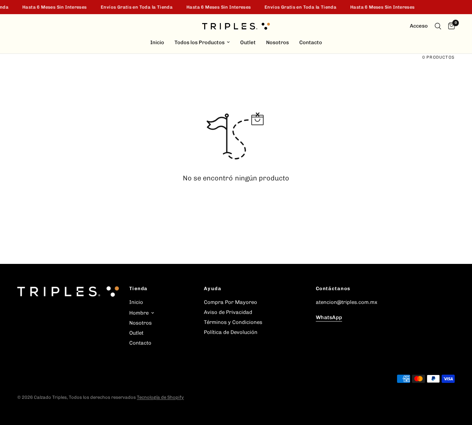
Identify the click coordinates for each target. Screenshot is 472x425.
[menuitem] (157, 42)
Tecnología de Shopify (160, 397)
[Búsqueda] (438, 26)
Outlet (248, 42)
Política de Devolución (230, 332)
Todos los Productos (199, 42)
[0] (450, 26)
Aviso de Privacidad (228, 312)
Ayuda (212, 288)
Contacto (310, 42)
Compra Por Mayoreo (230, 302)
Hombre (139, 313)
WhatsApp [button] (329, 317)
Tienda (138, 288)
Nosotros (277, 42)
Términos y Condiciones (233, 322)
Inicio (157, 42)
